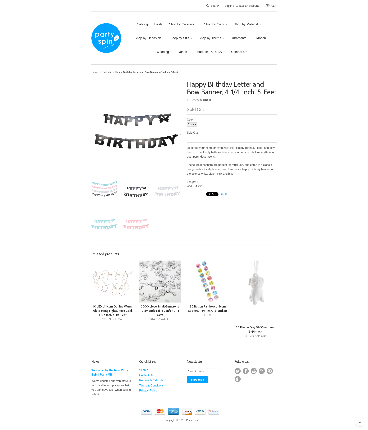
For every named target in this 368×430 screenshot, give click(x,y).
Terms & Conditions (151, 385)
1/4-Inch (106, 72)
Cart (274, 5)
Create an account (247, 5)
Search (143, 370)
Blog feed (262, 371)
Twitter (238, 371)
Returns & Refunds (151, 380)
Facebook (246, 371)
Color (190, 119)
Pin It (223, 194)
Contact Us (146, 375)
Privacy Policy (148, 390)
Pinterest (270, 371)
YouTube (254, 371)
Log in (228, 5)
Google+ (238, 379)
